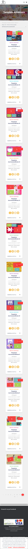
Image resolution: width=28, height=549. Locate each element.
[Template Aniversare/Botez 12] (14, 228)
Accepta (10, 547)
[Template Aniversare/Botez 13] (14, 190)
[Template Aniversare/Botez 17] (14, 36)
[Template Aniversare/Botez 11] (14, 267)
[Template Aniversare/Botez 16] (14, 74)
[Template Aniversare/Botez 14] (14, 151)
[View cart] (26, 2)
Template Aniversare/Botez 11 (14, 276)
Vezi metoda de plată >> (14, 526)
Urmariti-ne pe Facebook (8, 509)
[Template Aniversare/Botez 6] (14, 459)
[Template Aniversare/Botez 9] (14, 344)
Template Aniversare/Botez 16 (14, 84)
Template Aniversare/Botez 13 (14, 199)
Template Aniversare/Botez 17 (14, 45)
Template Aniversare (10, 22)
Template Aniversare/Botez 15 (14, 122)
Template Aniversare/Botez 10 (14, 315)
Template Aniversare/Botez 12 (14, 238)
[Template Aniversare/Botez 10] (14, 305)
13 (14, 496)
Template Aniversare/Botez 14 (14, 161)
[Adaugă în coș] (20, 63)
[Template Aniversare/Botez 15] (14, 113)
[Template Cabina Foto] (3, 2)
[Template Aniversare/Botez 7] (14, 421)
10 (17, 494)
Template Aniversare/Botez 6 (14, 469)
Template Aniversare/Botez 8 (14, 392)
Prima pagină (4, 22)
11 (19, 494)
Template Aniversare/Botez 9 (14, 353)
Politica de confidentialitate (19, 547)
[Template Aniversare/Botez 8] (14, 382)
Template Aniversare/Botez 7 (14, 430)
